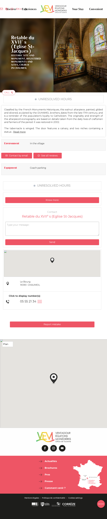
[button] (26, 9)
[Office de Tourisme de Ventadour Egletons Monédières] (53, 9)
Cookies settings (75, 498)
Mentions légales (32, 498)
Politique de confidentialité (53, 498)
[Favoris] (12, 9)
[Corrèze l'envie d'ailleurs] (68, 504)
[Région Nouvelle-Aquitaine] (45, 504)
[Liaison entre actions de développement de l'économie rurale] (35, 504)
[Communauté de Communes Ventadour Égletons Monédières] (56, 504)
